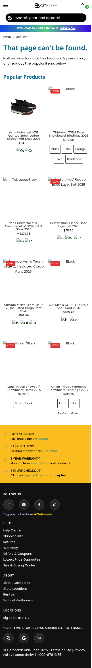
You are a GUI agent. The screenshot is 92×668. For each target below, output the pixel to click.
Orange (60, 173)
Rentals (9, 616)
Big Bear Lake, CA (16, 640)
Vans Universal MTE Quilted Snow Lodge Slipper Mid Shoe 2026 (23, 135)
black (60, 163)
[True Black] (74, 261)
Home (7, 37)
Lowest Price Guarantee (21, 581)
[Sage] (70, 341)
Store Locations (15, 611)
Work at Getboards (18, 622)
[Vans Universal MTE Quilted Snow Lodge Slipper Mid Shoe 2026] (23, 107)
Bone (72, 163)
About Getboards (16, 605)
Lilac (72, 425)
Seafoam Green (66, 435)
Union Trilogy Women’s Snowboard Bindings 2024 (65, 408)
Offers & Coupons (17, 576)
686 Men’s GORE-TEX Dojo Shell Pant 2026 (66, 327)
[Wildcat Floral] (66, 261)
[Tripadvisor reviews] (39, 660)
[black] (15, 344)
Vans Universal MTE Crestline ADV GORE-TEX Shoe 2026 (22, 248)
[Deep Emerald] (58, 261)
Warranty (10, 570)
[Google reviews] (24, 660)
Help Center (12, 552)
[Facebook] (39, 527)
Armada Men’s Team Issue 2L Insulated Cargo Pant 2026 (22, 328)
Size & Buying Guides (19, 587)
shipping (41, 461)
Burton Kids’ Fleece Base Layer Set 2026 (65, 247)
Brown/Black (22, 422)
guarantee (49, 473)
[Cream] (31, 344)
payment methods (37, 497)
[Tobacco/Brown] (27, 264)
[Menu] (10, 5)
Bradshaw (66, 183)
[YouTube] (24, 527)
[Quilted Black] (20, 151)
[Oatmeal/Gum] (28, 151)
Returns (9, 564)
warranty (37, 485)
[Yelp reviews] (8, 660)
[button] (83, 5)
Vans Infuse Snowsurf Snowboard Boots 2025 (23, 407)
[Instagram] (8, 527)
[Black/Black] (19, 264)
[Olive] (23, 344)
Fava (73, 173)
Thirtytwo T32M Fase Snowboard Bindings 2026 (66, 146)
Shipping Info (13, 558)
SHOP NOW (67, 28)
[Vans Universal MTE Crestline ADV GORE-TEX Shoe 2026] (22, 220)
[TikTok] (55, 527)
